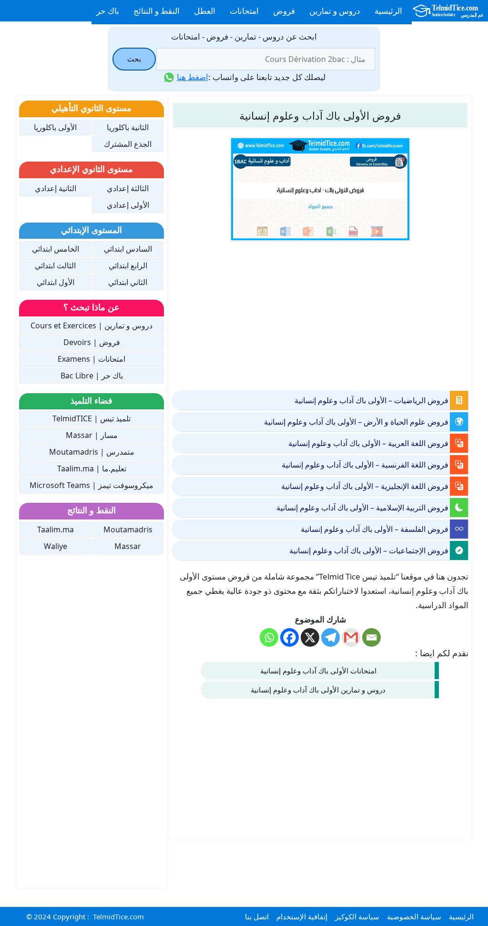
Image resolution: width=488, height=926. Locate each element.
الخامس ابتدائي (55, 249)
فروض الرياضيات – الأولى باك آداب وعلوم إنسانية (371, 400)
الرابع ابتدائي (128, 265)
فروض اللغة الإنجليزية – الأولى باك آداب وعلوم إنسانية (364, 486)
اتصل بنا (257, 916)
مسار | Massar (92, 435)
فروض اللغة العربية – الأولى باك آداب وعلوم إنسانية (368, 443)
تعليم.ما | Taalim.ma (91, 468)
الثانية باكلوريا (128, 127)
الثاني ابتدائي (127, 282)
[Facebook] (289, 637)
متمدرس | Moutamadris (91, 452)
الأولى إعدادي (128, 205)
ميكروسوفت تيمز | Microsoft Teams (91, 485)
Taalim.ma (55, 529)
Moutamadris (127, 529)
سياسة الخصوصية (414, 916)
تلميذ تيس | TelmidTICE (91, 418)
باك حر (107, 10)
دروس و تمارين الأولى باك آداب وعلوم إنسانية (318, 689)
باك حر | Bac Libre (92, 375)
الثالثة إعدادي (128, 188)
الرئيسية (388, 10)
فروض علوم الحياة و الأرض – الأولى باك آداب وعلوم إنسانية (356, 422)
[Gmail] (351, 637)
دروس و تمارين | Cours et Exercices (91, 325)
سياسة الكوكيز (357, 916)
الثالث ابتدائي (55, 265)
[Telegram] (330, 637)
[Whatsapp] (269, 637)
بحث (134, 58)
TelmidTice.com (118, 916)
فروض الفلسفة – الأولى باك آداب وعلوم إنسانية (374, 529)
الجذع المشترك (128, 144)
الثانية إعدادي (55, 188)
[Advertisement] (320, 314)
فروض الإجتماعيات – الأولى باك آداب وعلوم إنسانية (368, 550)
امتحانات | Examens (91, 359)
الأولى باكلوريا (55, 127)
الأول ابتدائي (55, 282)
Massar (127, 546)
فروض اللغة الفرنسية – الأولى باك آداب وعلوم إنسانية (365, 464)
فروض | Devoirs (91, 342)
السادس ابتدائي (128, 249)
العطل (204, 10)
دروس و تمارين (334, 10)
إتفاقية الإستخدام (301, 916)
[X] (310, 637)
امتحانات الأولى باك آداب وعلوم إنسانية (318, 670)
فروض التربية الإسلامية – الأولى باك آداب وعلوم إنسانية (362, 507)
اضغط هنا (192, 76)
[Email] (371, 637)
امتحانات (244, 10)
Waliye (55, 546)
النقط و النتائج (156, 10)
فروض (284, 10)
